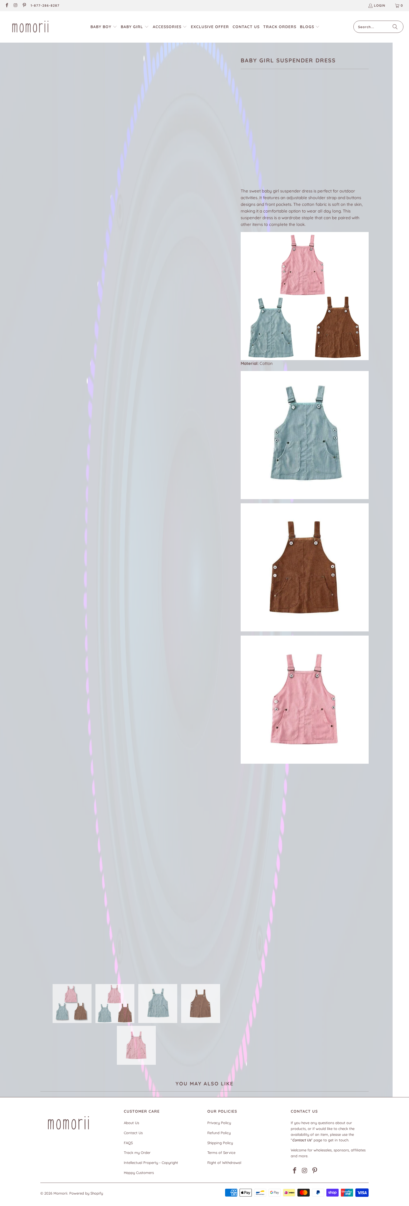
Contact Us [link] (133, 1133)
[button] (103, 27)
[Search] (395, 27)
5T (301, 137)
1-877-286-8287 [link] (45, 5)
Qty (244, 154)
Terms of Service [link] (221, 1152)
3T (288, 137)
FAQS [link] (128, 1143)
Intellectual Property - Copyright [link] (151, 1162)
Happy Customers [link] (139, 1172)
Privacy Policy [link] (219, 1122)
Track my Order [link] (137, 1152)
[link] (6, 6)
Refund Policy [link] (219, 1133)
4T (274, 137)
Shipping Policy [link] (220, 1143)
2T (261, 137)
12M (247, 137)
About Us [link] (131, 1122)
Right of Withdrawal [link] (224, 1162)
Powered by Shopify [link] (86, 1193)
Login (379, 5)
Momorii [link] (60, 1193)
